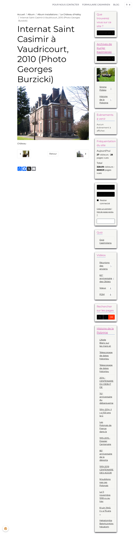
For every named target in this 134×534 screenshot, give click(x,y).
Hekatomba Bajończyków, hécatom (106, 523)
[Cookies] (6, 529)
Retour (53, 154)
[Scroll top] (128, 528)
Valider (105, 221)
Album (31, 14)
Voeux (105, 288)
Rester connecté (105, 202)
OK (111, 317)
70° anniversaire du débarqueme (106, 398)
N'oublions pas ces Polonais (105, 482)
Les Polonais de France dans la (105, 427)
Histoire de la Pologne (105, 99)
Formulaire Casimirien (96, 4)
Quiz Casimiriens (105, 241)
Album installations (47, 14)
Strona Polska (105, 88)
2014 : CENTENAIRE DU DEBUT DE (106, 383)
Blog (116, 4)
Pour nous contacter (65, 4)
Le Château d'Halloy (70, 14)
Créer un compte (104, 209)
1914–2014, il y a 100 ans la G (105, 412)
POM (105, 294)
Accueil (21, 14)
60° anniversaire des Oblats (106, 278)
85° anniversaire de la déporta (105, 455)
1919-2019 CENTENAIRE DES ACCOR (106, 469)
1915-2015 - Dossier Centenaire (105, 441)
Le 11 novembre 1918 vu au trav (104, 497)
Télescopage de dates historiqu (106, 355)
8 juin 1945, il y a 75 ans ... (105, 511)
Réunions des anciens (105, 265)
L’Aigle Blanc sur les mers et (105, 343)
